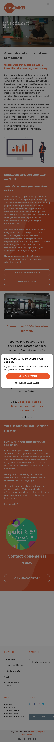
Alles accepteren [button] (28, 376)
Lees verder (37, 369)
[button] (27, 382)
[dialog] (27, 371)
